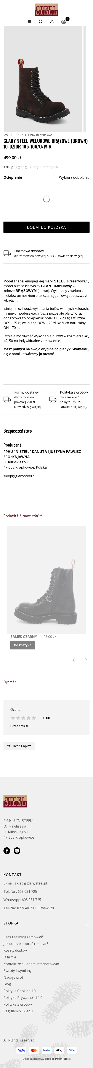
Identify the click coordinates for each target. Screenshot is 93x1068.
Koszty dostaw (15, 950)
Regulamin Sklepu (18, 1011)
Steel (6, 135)
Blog (7, 984)
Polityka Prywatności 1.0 (22, 997)
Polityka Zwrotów (17, 1004)
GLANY (18, 135)
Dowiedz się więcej (70, 256)
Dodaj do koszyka (46, 227)
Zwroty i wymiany (17, 970)
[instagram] (17, 850)
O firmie (9, 957)
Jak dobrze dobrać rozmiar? (25, 943)
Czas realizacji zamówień (23, 937)
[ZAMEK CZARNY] (46, 580)
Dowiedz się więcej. (27, 407)
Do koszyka (22, 645)
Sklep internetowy (45, 1059)
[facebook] (6, 850)
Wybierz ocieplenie (74, 177)
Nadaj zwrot (13, 977)
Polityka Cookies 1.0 (19, 991)
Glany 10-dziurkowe (40, 135)
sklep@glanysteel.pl (19, 476)
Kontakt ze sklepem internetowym (31, 964)
